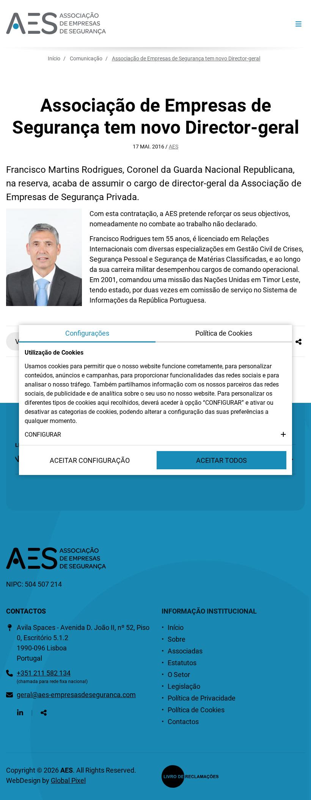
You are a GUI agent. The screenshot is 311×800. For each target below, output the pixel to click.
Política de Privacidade (202, 698)
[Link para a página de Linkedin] (20, 712)
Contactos (183, 722)
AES (173, 147)
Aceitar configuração (90, 460)
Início (54, 58)
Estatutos (182, 663)
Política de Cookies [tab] (223, 333)
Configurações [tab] (87, 333)
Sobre (176, 639)
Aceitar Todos (221, 460)
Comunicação (86, 58)
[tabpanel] (155, 393)
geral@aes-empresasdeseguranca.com (76, 695)
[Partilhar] (298, 341)
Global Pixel (68, 780)
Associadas (185, 651)
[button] (155, 434)
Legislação (184, 686)
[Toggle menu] (298, 24)
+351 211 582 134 (44, 673)
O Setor (179, 675)
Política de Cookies (196, 710)
